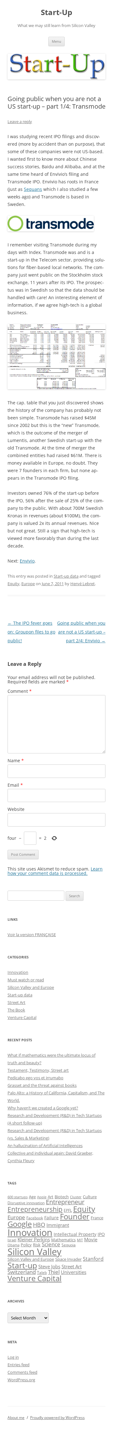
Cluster (76, 1196)
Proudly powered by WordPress (57, 1417)
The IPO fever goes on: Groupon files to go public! (31, 632)
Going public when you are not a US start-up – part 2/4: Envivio (81, 632)
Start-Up (56, 12)
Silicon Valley (35, 1251)
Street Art (16, 1002)
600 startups (18, 1196)
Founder (74, 1216)
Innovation (18, 972)
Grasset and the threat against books (42, 1085)
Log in (13, 1357)
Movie (90, 1239)
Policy (26, 1245)
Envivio (27, 561)
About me (16, 1417)
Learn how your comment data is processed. (55, 871)
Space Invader (68, 1259)
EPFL (68, 1210)
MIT (80, 1240)
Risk (36, 1245)
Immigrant (57, 1225)
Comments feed (22, 1372)
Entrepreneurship (35, 1209)
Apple (41, 1196)
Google (20, 1224)
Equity (13, 583)
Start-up (22, 1265)
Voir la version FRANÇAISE (32, 934)
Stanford (93, 1258)
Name (16, 760)
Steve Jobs (49, 1266)
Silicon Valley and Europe (31, 987)
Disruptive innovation (26, 1202)
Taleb (42, 1272)
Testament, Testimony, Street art (38, 1070)
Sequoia (69, 1245)
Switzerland (22, 1271)
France (97, 1218)
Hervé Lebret (82, 583)
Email (15, 785)
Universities (73, 1272)
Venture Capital (22, 1017)
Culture (90, 1197)
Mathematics (63, 1240)
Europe (28, 583)
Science (51, 1244)
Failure (51, 1218)
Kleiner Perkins (34, 1239)
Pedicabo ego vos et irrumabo (35, 1078)
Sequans (33, 189)
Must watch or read (26, 980)
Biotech (62, 1197)
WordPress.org (21, 1380)
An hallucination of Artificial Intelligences (45, 1145)
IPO (101, 1234)
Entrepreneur (65, 1202)
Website (16, 809)
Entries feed (19, 1364)
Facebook (34, 1218)
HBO (39, 1224)
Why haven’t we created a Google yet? (43, 1108)
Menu (56, 41)
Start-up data (66, 576)
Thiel (54, 1271)
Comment (20, 691)
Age (32, 1197)
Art (50, 1197)
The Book (16, 1010)
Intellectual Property (75, 1234)
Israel (12, 1240)
